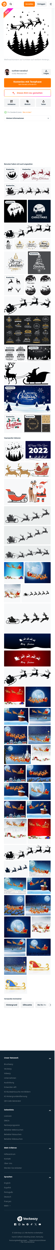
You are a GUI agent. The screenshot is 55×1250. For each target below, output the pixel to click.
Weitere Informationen (15, 118)
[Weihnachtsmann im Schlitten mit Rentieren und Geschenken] (27, 603)
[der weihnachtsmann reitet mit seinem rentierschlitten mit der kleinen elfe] (16, 1043)
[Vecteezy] (4, 4)
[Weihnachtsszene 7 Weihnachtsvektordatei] (16, 361)
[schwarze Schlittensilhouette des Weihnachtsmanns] (27, 466)
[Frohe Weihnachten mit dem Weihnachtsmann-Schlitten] (19, 190)
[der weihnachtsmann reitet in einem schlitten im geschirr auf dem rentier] (18, 749)
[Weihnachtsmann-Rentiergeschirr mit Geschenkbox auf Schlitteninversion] (16, 584)
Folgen (46, 73)
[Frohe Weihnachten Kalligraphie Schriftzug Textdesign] (22, 296)
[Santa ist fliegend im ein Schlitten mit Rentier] (27, 271)
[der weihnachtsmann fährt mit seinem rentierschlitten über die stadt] (17, 728)
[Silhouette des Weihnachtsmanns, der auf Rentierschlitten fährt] (27, 207)
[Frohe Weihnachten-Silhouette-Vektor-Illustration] (11, 174)
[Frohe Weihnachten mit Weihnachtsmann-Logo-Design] (15, 251)
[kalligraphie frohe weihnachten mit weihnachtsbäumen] (15, 314)
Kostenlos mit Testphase (27, 82)
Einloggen (41, 4)
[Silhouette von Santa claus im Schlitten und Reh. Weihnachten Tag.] (16, 1128)
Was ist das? (27, 112)
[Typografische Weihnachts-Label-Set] (15, 429)
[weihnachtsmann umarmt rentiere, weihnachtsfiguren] (27, 625)
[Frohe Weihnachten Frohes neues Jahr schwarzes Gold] (15, 338)
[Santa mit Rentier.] (27, 797)
